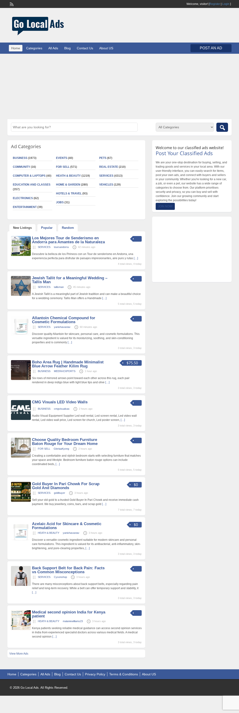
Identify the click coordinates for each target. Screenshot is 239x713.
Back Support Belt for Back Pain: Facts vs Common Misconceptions (68, 570)
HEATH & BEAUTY (68, 175)
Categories (34, 48)
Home (15, 48)
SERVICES (106, 175)
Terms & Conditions (123, 674)
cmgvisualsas (62, 408)
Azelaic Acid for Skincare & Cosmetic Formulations (66, 526)
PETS (102, 158)
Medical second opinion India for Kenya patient (68, 614)
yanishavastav (62, 327)
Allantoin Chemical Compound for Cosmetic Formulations (63, 320)
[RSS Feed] (11, 4)
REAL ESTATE (108, 166)
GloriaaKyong (61, 448)
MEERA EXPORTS (64, 371)
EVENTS (61, 158)
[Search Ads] (222, 127)
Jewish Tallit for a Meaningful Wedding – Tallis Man (69, 280)
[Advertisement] (119, 86)
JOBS (60, 202)
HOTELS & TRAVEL (69, 193)
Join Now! (165, 206)
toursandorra (61, 247)
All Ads (53, 48)
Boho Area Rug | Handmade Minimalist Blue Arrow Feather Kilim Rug (68, 364)
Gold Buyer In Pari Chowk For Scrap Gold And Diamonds (65, 486)
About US (106, 48)
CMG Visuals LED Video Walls (60, 402)
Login (225, 4)
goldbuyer (59, 492)
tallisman (59, 287)
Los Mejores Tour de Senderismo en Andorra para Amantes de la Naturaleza (68, 240)
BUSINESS (44, 371)
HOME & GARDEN (68, 184)
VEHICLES (106, 184)
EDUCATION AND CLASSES (31, 184)
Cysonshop (60, 577)
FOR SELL (63, 166)
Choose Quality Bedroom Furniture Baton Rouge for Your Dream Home (65, 441)
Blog (67, 48)
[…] (136, 258)
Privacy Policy (95, 674)
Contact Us (85, 48)
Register (214, 4)
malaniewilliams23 (73, 621)
